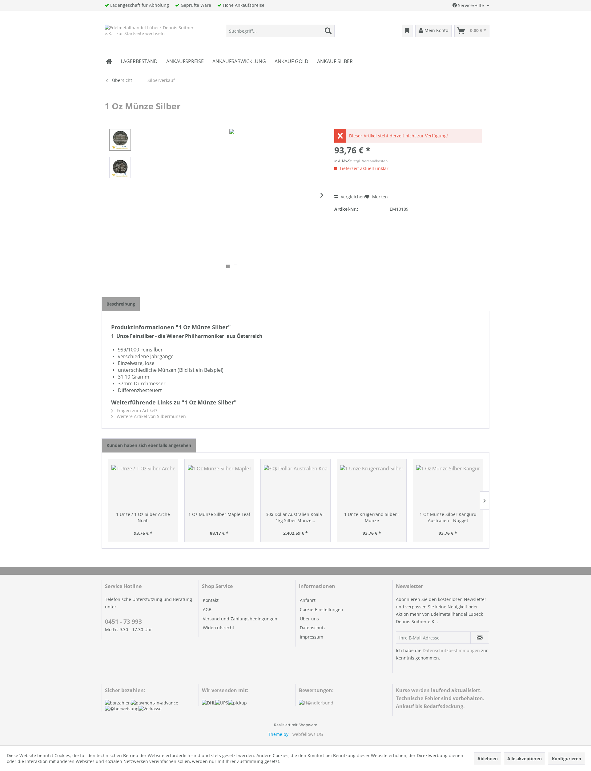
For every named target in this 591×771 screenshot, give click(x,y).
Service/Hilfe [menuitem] (471, 5)
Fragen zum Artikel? (136, 410)
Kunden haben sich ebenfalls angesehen (149, 445)
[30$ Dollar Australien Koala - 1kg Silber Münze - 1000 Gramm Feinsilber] (295, 486)
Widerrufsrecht (218, 628)
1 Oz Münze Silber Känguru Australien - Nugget (448, 517)
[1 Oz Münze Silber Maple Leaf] (219, 486)
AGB (207, 609)
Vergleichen (352, 197)
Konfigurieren (566, 758)
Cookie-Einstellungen (321, 609)
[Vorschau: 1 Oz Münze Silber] (120, 140)
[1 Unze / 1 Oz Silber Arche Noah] (143, 486)
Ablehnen (487, 758)
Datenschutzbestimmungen (451, 650)
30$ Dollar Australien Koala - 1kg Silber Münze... (295, 517)
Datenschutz (313, 628)
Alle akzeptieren (524, 758)
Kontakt (211, 600)
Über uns (309, 619)
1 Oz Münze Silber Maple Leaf (219, 514)
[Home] (109, 61)
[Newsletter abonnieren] (479, 637)
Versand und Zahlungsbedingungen (240, 619)
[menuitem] (280, 31)
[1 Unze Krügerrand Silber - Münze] (372, 486)
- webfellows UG (306, 734)
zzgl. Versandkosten (370, 161)
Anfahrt (308, 600)
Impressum (311, 637)
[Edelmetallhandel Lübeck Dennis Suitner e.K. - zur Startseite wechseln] (150, 32)
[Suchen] (328, 31)
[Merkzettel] (407, 31)
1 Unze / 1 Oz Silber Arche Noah (143, 517)
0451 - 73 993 (123, 622)
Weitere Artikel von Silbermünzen (150, 416)
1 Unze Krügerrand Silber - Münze (372, 517)
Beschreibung (121, 304)
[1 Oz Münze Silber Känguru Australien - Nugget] (448, 486)
